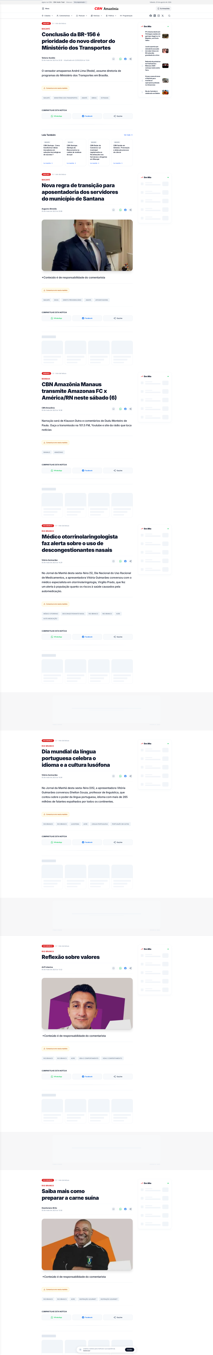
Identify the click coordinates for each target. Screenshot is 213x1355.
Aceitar (129, 1349)
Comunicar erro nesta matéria (56, 88)
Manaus (46, 370)
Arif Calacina (47, 906)
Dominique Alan (49, 1309)
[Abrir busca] (169, 16)
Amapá (84, 98)
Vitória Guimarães (50, 570)
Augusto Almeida (49, 209)
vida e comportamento (112, 997)
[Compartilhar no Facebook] (125, 59)
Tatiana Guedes (48, 58)
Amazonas (58, 449)
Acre (118, 624)
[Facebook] (151, 16)
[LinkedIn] (155, 16)
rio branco (107, 624)
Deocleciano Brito (49, 1109)
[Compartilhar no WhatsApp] (120, 59)
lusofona (75, 803)
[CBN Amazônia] (106, 8)
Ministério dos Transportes (65, 98)
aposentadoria (101, 300)
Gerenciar (86, 1351)
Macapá (46, 23)
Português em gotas (120, 803)
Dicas (56, 300)
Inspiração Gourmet (109, 1200)
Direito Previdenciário (72, 300)
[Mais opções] (130, 59)
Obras (94, 98)
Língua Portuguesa (100, 803)
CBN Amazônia (48, 404)
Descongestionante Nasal (73, 624)
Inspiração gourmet (87, 1200)
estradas (104, 98)
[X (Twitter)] (163, 16)
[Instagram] (159, 16)
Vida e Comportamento (88, 997)
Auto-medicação (50, 629)
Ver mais (127, 135)
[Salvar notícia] (113, 59)
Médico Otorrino (50, 624)
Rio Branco (47, 536)
